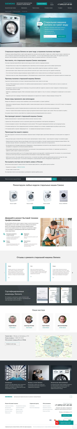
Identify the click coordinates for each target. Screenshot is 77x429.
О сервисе (60, 7)
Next (72, 272)
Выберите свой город (11, 343)
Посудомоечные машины (21, 405)
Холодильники (8, 407)
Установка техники (49, 7)
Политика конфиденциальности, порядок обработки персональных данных (46, 426)
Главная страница (8, 11)
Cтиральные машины (16, 11)
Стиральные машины (9, 405)
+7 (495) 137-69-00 (20, 167)
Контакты (70, 7)
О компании (32, 405)
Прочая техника (36, 7)
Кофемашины (24, 7)
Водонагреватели (19, 411)
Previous (4, 272)
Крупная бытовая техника (10, 7)
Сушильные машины (20, 407)
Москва (51, 4)
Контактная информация (34, 407)
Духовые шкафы (19, 409)
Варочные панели (8, 411)
